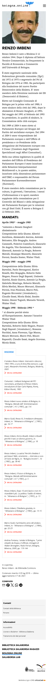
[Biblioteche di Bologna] (41, 667)
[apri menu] (44, 5)
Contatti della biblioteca (12, 608)
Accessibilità (7, 627)
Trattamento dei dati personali (14, 636)
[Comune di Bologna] (29, 669)
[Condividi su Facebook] (8, 585)
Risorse (9, 351)
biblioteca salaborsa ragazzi (20, 649)
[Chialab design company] (32, 678)
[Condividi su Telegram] (20, 585)
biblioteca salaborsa (15, 645)
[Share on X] (12, 585)
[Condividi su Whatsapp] (16, 585)
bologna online (12, 653)
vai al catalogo (14, 373)
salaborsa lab (11, 657)
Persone (6, 612)
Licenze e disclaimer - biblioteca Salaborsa (18, 631)
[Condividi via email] (3, 585)
